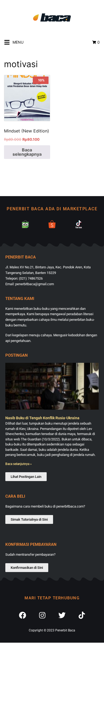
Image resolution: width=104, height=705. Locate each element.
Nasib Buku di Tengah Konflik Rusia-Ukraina (42, 418)
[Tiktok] (81, 615)
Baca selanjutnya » (18, 464)
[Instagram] (42, 615)
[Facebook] (22, 615)
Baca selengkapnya (27, 152)
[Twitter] (62, 615)
